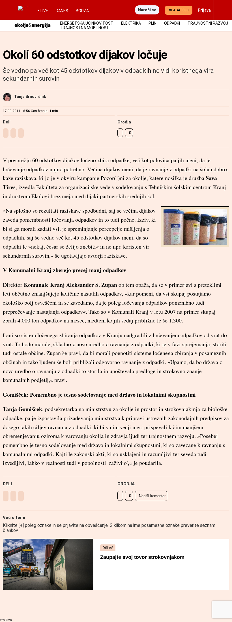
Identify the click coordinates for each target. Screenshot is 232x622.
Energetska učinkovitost (86, 23)
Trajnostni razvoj (208, 23)
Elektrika (131, 23)
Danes (62, 10)
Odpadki (172, 23)
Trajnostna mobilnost (84, 27)
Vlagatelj (178, 10)
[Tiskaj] (120, 133)
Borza (82, 10)
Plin (152, 23)
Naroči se (147, 10)
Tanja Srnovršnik (30, 96)
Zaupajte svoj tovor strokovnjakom (142, 557)
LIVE (44, 10)
